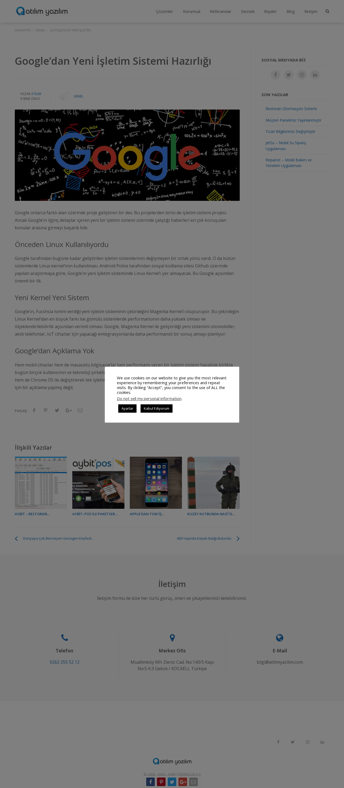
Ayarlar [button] (127, 408)
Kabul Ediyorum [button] (156, 408)
